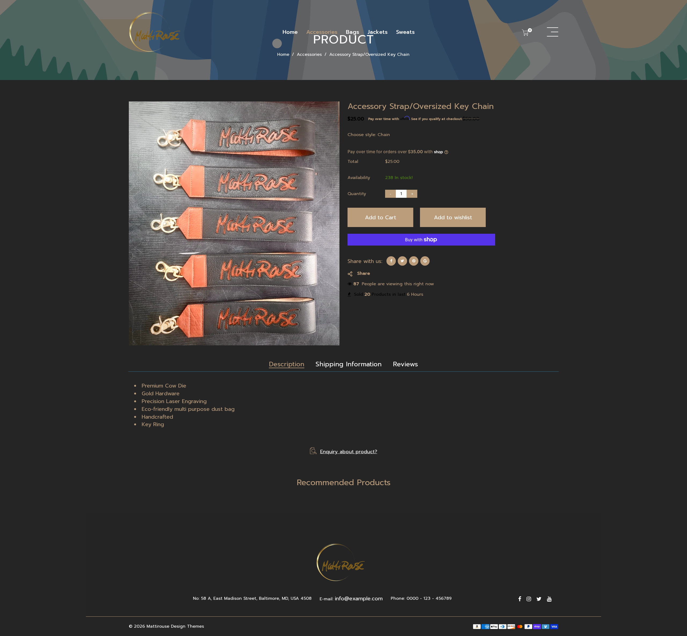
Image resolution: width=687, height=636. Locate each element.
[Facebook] (519, 599)
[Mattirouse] (155, 32)
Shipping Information (349, 364)
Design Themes (187, 626)
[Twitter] (539, 599)
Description (286, 364)
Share (363, 273)
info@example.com (359, 598)
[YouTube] (549, 599)
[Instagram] (529, 599)
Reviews (405, 364)
